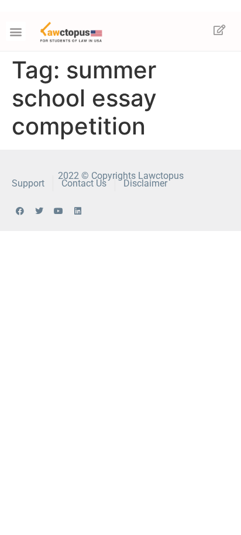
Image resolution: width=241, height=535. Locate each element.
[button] (16, 31)
